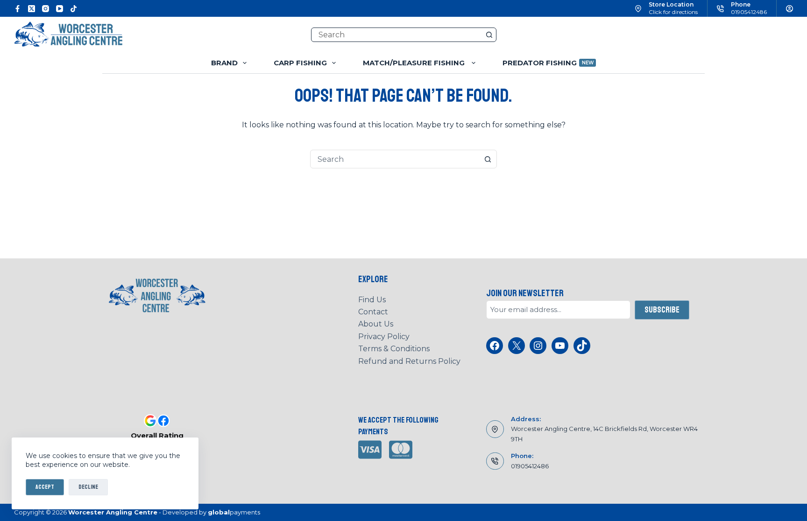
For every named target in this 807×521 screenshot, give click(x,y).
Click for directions (673, 11)
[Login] (789, 8)
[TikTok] (73, 8)
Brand (224, 62)
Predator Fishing (548, 62)
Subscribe (662, 310)
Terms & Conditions (394, 348)
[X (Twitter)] (31, 8)
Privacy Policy (384, 336)
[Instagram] (45, 8)
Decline (88, 487)
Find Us (372, 299)
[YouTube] (59, 8)
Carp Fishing (300, 62)
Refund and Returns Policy (409, 361)
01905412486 (749, 11)
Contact (373, 311)
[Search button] (489, 35)
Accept (44, 487)
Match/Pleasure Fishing (415, 62)
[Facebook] (17, 8)
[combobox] (395, 159)
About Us (375, 324)
